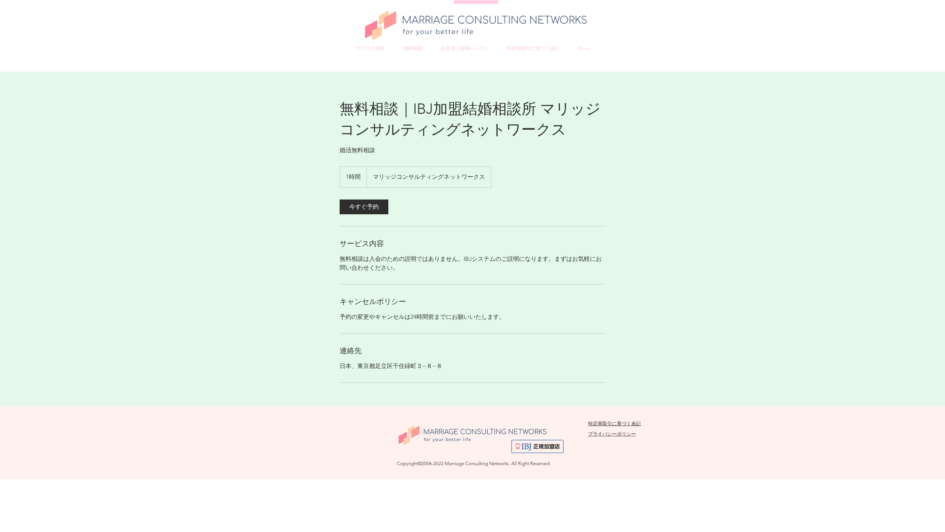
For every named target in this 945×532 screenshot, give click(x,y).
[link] (364, 207)
